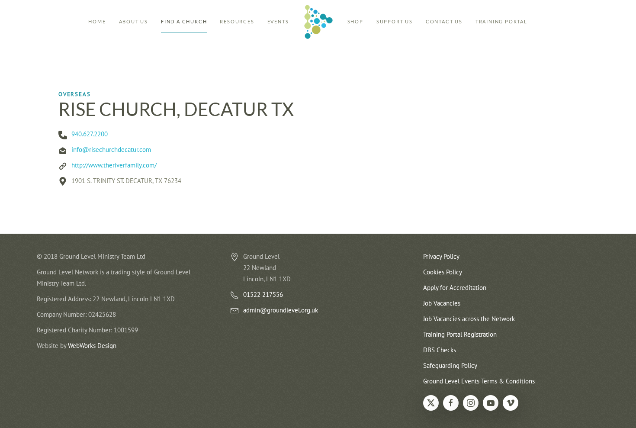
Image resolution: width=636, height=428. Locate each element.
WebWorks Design (92, 345)
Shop (355, 21)
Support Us (394, 21)
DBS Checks (439, 350)
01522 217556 (263, 294)
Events (278, 21)
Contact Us (444, 21)
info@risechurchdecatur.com (111, 149)
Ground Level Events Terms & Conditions (479, 381)
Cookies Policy (442, 272)
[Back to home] (318, 21)
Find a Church (184, 21)
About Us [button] (133, 21)
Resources (237, 21)
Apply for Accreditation (454, 287)
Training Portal (501, 21)
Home (97, 21)
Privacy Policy (441, 256)
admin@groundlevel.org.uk (280, 310)
